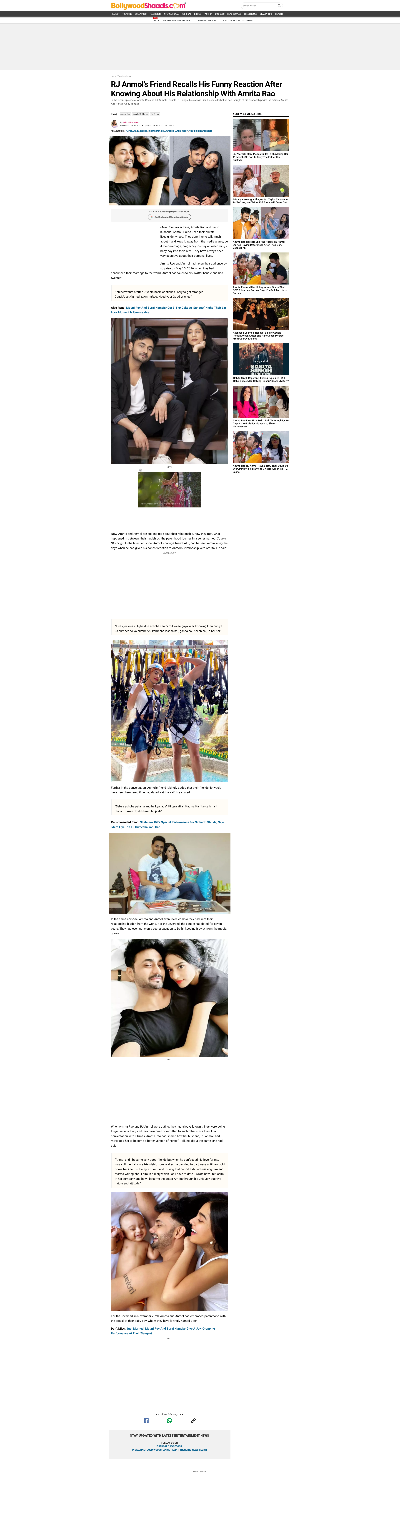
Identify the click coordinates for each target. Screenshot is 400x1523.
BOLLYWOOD (141, 14)
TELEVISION (155, 14)
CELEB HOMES (250, 14)
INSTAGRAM (154, 131)
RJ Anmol (155, 114)
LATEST (116, 14)
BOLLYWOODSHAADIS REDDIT (174, 131)
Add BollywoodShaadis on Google (171, 217)
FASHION (208, 14)
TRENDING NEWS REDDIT (200, 131)
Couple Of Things (140, 114)
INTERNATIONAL (171, 14)
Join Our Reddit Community (237, 20)
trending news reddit (193, 1449)
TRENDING (127, 14)
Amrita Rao (125, 114)
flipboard (163, 1446)
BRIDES (197, 14)
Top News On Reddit (206, 20)
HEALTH (279, 14)
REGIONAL (186, 14)
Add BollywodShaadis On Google (171, 20)
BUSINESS (220, 14)
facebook (176, 1446)
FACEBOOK (142, 131)
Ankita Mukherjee (130, 122)
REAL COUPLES (234, 14)
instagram (138, 1449)
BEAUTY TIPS (266, 14)
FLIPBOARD (131, 131)
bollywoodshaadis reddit (163, 1449)
